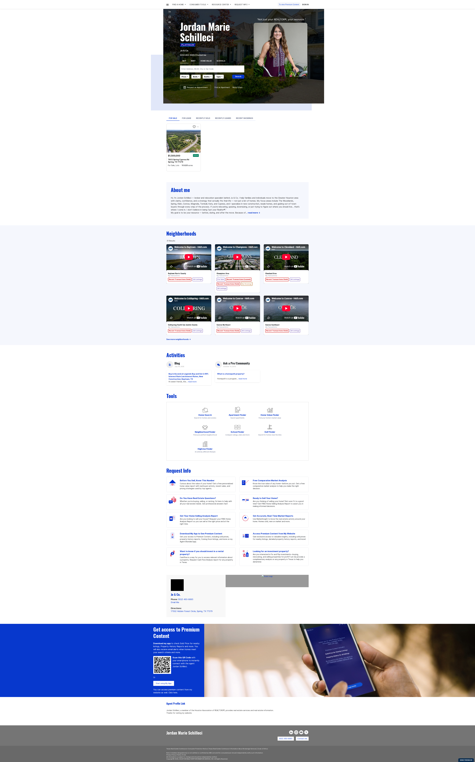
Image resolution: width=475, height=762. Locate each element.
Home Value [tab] (206, 61)
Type (218, 77)
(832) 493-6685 (187, 55)
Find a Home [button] (178, 4)
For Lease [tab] (186, 118)
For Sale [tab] (173, 118)
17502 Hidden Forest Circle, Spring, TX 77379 (192, 611)
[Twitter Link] (170, 28)
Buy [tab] (184, 61)
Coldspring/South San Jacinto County (182, 324)
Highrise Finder (205, 449)
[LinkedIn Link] (170, 12)
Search (238, 76)
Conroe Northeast (223, 324)
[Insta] (170, 17)
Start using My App (164, 683)
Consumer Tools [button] (198, 4)
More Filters (237, 87)
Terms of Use (181, 755)
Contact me (302, 738)
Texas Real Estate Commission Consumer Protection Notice (187, 749)
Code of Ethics (263, 749)
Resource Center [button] (220, 4)
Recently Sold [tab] (203, 118)
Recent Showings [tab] (244, 118)
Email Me (175, 602)
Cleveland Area (271, 273)
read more (192, 382)
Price (184, 77)
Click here (172, 692)
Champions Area (223, 273)
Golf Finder (269, 432)
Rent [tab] (193, 61)
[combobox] (212, 68)
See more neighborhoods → (178, 339)
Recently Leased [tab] (223, 118)
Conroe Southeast (272, 324)
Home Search (205, 415)
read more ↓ (254, 212)
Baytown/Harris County (177, 273)
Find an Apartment (222, 87)
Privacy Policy (171, 755)
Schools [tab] (221, 61)
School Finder (237, 432)
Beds (195, 77)
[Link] (170, 22)
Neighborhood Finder (205, 432)
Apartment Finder (237, 415)
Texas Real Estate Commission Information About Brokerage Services (233, 749)
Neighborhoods (181, 233)
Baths (207, 77)
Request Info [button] (241, 4)
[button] (167, 4)
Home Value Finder (270, 415)
